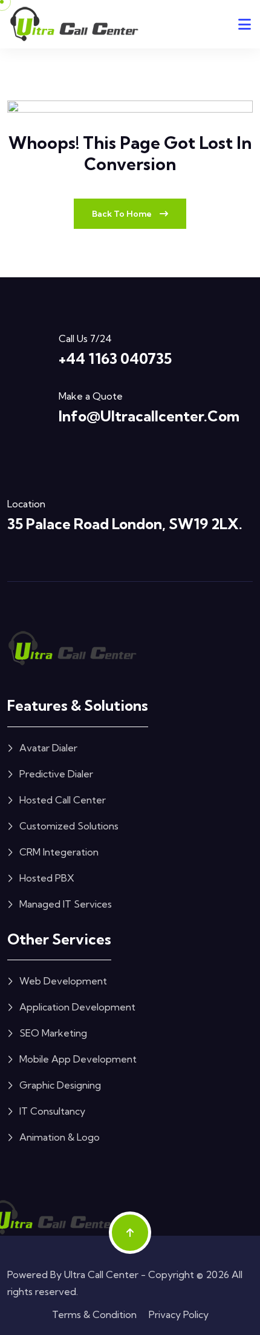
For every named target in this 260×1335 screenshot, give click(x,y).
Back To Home (123, 213)
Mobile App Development (78, 1059)
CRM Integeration (59, 852)
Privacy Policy (179, 1314)
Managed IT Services (65, 904)
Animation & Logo (59, 1137)
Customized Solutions (69, 826)
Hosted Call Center (62, 800)
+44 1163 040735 (115, 358)
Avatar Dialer (48, 748)
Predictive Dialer (56, 774)
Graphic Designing (60, 1085)
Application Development (77, 1007)
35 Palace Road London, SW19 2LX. (124, 524)
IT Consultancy (52, 1111)
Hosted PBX (46, 878)
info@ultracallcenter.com (149, 416)
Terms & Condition (94, 1314)
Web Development (63, 981)
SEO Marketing (53, 1033)
